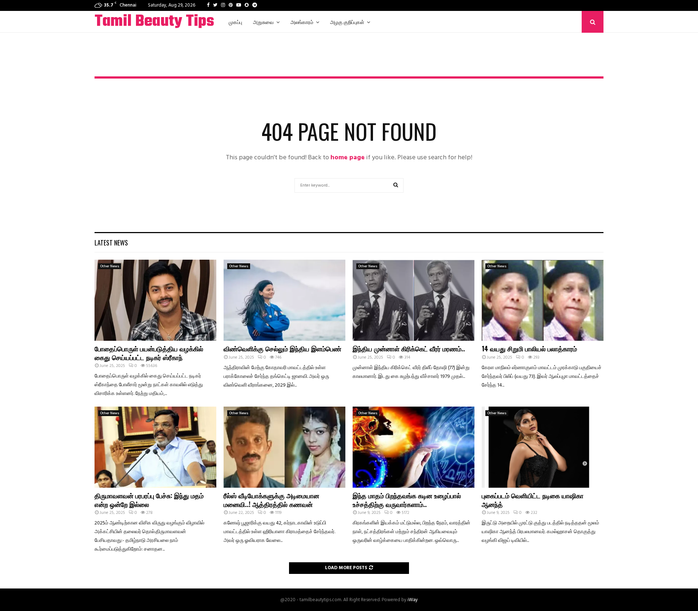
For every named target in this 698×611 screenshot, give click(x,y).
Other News (109, 266)
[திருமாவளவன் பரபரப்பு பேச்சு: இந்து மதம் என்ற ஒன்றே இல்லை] (155, 447)
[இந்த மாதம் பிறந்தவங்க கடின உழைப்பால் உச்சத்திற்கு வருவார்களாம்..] (413, 447)
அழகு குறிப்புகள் (347, 21)
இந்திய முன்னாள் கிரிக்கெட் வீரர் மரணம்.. (409, 348)
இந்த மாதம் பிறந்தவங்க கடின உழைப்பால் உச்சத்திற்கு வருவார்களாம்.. (407, 499)
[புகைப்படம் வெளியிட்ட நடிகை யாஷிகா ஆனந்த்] (542, 447)
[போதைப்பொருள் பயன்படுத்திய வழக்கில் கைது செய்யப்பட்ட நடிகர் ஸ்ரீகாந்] (155, 300)
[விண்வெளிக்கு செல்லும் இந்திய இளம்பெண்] (284, 300)
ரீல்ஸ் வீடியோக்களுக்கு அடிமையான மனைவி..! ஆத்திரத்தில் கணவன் (271, 499)
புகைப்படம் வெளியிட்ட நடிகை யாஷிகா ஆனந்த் (532, 499)
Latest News (111, 242)
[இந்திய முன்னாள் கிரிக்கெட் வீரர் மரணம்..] (413, 300)
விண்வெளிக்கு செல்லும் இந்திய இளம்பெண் (282, 348)
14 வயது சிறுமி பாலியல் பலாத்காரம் (529, 348)
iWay (413, 600)
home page (347, 157)
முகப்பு (235, 21)
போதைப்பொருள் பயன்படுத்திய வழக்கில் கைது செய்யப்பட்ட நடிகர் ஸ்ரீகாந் (149, 353)
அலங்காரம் (301, 21)
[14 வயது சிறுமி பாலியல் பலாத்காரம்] (542, 300)
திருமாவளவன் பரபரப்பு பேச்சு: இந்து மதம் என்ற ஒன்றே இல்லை (149, 499)
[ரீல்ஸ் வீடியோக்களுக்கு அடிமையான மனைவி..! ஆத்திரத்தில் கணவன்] (284, 447)
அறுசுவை (263, 21)
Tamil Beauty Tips (154, 22)
